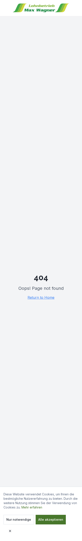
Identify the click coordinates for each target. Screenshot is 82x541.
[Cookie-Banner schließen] (10, 531)
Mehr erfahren (31, 507)
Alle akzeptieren (50, 519)
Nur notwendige (18, 519)
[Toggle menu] (73, 10)
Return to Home (41, 297)
